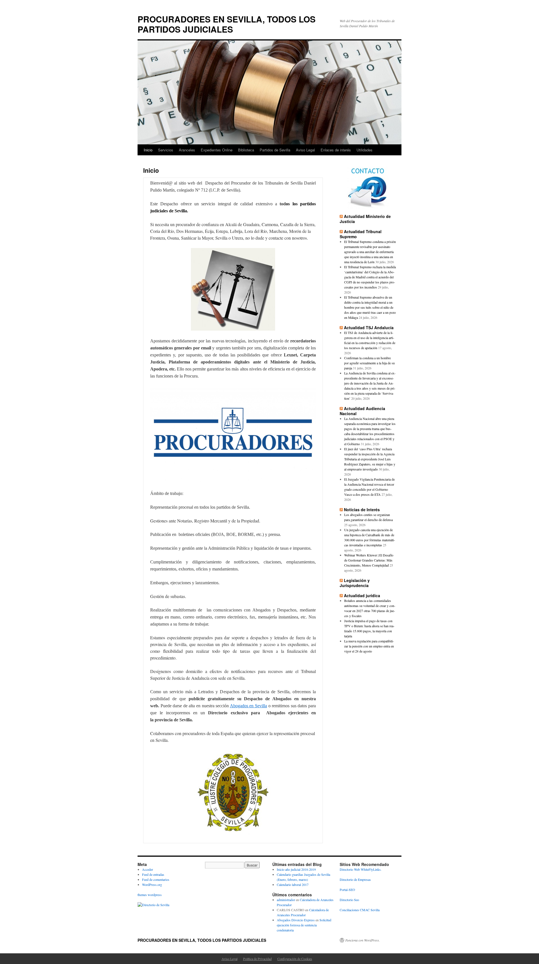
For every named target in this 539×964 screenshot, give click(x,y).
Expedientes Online (216, 150)
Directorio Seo (349, 899)
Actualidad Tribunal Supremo (361, 234)
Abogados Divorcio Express (296, 920)
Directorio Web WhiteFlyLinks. (361, 869)
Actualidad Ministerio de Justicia (365, 218)
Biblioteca (246, 150)
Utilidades (365, 150)
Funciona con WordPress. (362, 940)
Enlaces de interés (336, 150)
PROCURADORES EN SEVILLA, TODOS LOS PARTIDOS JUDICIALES (227, 24)
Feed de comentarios (155, 879)
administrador (286, 899)
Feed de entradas (153, 874)
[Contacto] (368, 188)
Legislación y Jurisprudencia (355, 583)
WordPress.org (152, 884)
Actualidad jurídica (362, 595)
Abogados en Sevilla (248, 705)
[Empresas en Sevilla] (153, 904)
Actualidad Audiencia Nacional (362, 411)
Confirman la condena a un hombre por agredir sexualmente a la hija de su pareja (369, 363)
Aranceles (187, 150)
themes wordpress (150, 894)
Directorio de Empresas (355, 879)
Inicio (148, 150)
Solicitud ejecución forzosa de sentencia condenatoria (304, 925)
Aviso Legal (305, 150)
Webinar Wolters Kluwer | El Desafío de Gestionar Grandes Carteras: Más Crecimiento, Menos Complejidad (368, 560)
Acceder (147, 869)
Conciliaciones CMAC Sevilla (360, 910)
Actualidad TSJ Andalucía (369, 327)
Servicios (165, 150)
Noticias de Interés (362, 509)
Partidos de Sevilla (275, 150)
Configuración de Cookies (294, 958)
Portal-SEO (347, 889)
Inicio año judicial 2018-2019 (296, 869)
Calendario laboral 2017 (293, 884)
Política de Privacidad (257, 958)
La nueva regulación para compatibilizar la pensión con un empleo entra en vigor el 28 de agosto (369, 646)
